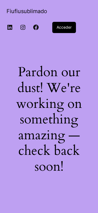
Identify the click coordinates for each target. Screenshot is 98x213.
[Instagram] (23, 27)
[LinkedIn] (10, 27)
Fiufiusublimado (27, 11)
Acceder (64, 27)
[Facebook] (36, 27)
